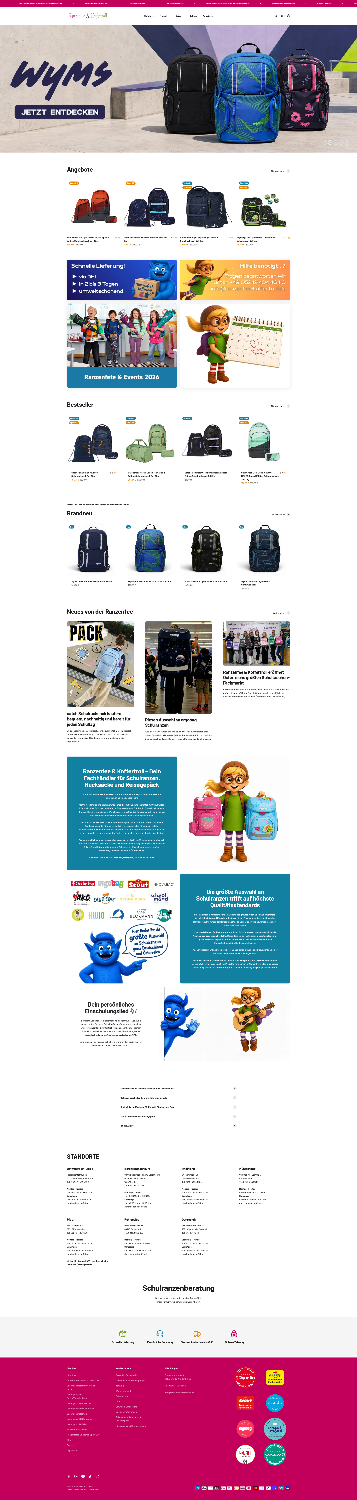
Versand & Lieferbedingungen (130, 1380)
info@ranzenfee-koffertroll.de (179, 1392)
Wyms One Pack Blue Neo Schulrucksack (91, 581)
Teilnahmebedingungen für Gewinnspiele (129, 1419)
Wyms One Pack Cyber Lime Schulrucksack (206, 581)
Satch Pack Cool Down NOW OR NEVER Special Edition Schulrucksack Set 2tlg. (260, 476)
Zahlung (120, 1385)
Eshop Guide (92, 1489)
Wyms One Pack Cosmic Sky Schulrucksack (149, 581)
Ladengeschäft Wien (77, 1424)
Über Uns (71, 1375)
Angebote (208, 16)
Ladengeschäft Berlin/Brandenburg (77, 1396)
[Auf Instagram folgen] (76, 1476)
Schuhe (193, 16)
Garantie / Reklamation (127, 1375)
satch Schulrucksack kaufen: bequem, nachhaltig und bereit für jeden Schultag (98, 719)
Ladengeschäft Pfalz (77, 1413)
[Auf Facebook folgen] (69, 1476)
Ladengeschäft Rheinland (79, 1403)
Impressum (72, 1450)
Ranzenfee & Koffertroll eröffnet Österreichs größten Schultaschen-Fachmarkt (256, 677)
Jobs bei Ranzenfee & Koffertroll (83, 1380)
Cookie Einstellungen (126, 1411)
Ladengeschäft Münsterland (81, 1408)
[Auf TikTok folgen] (90, 1476)
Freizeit (163, 16)
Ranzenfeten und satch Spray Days (84, 1434)
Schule (147, 16)
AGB (118, 1401)
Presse (70, 1445)
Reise (178, 16)
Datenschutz (122, 1396)
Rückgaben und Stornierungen (131, 1425)
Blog (69, 1440)
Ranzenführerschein (77, 1429)
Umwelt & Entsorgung (126, 1406)
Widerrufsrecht (123, 1391)
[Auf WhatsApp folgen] (97, 1476)
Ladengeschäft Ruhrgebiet (80, 1419)
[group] (178, 89)
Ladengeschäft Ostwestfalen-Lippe (81, 1387)
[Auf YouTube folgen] (83, 1476)
